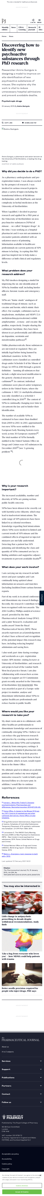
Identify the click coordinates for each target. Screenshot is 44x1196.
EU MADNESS (25, 685)
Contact (6, 1093)
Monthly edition (5, 28)
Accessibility (7, 1159)
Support (6, 1069)
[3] (25, 399)
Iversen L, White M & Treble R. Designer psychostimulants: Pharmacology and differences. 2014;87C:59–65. (21, 804)
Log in (32, 22)
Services (6, 1061)
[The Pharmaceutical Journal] (4, 21)
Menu (39, 22)
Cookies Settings (22, 1185)
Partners (6, 1085)
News (13, 27)
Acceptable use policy (10, 1154)
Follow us (6, 1102)
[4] (37, 433)
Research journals (32, 28)
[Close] (40, 1175)
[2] (12, 381)
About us (5, 1046)
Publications (8, 1077)
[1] (26, 339)
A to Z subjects (8, 1051)
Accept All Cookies (22, 1192)
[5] (18, 447)
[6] (40, 558)
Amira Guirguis (23, 106)
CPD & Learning (22, 28)
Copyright (5, 1168)
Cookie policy (7, 1163)
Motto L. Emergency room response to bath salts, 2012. (20, 855)
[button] (41, 598)
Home (4, 36)
